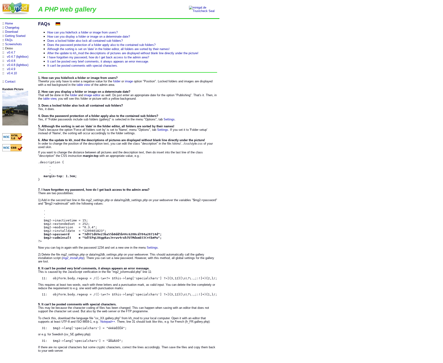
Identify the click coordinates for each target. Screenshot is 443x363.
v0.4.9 (11, 69)
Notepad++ (107, 321)
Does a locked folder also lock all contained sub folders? (85, 40)
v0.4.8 (11, 60)
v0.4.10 (12, 73)
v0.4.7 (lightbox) (17, 56)
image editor (92, 95)
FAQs (9, 40)
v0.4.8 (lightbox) (17, 65)
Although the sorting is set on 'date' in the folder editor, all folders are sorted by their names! (108, 49)
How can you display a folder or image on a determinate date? (88, 36)
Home (9, 23)
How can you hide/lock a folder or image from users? (82, 32)
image (129, 81)
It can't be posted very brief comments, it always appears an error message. (98, 61)
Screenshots (13, 44)
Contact (10, 81)
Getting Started (15, 36)
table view (83, 84)
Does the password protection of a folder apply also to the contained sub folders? (101, 45)
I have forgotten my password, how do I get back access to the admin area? (98, 57)
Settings (169, 119)
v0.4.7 (11, 52)
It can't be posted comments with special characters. (82, 65)
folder (116, 81)
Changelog (12, 27)
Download (11, 31)
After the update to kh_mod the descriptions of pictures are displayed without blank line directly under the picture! (122, 53)
